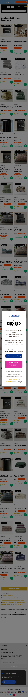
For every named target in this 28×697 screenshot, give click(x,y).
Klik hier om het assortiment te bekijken (13, 364)
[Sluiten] (23, 314)
